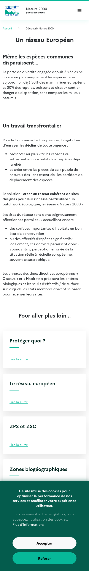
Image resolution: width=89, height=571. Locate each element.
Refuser (44, 558)
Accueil (7, 28)
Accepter (44, 543)
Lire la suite (19, 358)
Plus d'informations (28, 524)
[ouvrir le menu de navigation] (79, 10)
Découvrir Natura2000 (39, 28)
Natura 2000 (36, 10)
